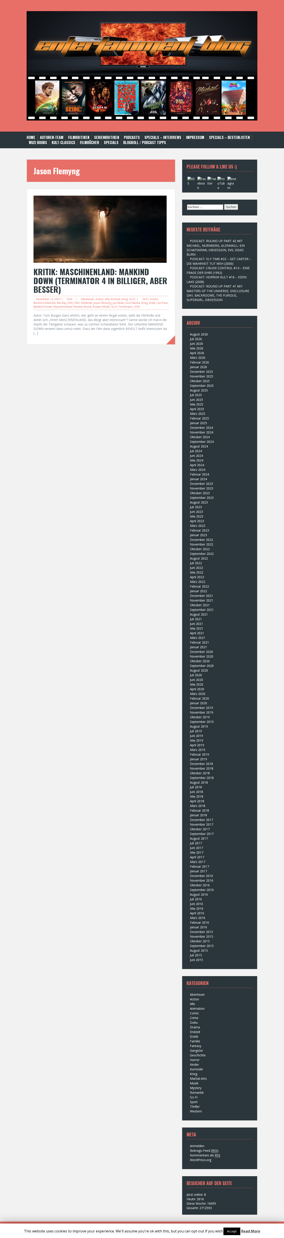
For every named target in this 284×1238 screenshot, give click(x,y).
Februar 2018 (199, 810)
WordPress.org (200, 1160)
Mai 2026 (196, 348)
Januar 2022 (198, 591)
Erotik (194, 1036)
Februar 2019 (199, 754)
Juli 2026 (196, 339)
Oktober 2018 (200, 773)
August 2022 (199, 558)
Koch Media (132, 303)
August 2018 (199, 782)
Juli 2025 (196, 395)
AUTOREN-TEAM (51, 137)
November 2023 (201, 488)
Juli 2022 (196, 563)
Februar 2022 (199, 586)
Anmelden (197, 1146)
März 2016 (197, 918)
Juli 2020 (196, 675)
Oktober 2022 (200, 549)
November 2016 (201, 880)
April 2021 (197, 633)
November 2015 (201, 936)
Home (31, 137)
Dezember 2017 (201, 820)
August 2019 (199, 726)
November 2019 (201, 712)
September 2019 (202, 722)
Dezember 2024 (201, 427)
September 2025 (202, 385)
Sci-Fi (132, 299)
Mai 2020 (196, 684)
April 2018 (197, 801)
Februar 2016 (199, 922)
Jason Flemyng (102, 303)
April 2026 (197, 353)
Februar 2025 (199, 418)
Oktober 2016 (200, 885)
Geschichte (198, 1055)
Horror (194, 1060)
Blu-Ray (61, 303)
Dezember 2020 (201, 652)
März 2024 (197, 470)
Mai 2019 (196, 740)
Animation (197, 1008)
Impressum (195, 137)
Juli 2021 (196, 619)
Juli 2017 (196, 843)
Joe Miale (118, 303)
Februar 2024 (199, 474)
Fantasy (195, 1046)
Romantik (197, 1092)
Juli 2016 (196, 899)
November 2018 (201, 768)
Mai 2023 (196, 516)
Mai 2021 (196, 628)
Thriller (195, 1106)
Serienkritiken (106, 137)
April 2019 (197, 745)
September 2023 (202, 498)
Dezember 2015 (201, 932)
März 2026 (197, 357)
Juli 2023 (196, 507)
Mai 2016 (196, 908)
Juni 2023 (196, 512)
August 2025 (199, 390)
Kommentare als (205, 1155)
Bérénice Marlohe (45, 303)
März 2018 (197, 806)
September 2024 (202, 441)
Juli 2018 (196, 787)
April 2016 (197, 913)
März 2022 (197, 582)
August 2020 (199, 670)
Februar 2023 (199, 530)
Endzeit (115, 299)
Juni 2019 (196, 736)
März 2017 (197, 862)
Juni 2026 (196, 343)
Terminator (126, 307)
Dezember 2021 (201, 596)
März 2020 (197, 694)
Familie (195, 1041)
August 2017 (199, 838)
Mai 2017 (196, 852)
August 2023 (199, 502)
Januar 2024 (198, 479)
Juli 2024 (196, 451)
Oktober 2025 (200, 381)
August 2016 (199, 894)
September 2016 (202, 890)
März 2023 (197, 526)
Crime (194, 1018)
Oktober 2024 (200, 437)
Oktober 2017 (200, 829)
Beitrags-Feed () (204, 1150)
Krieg (124, 299)
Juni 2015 (196, 960)
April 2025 (197, 409)
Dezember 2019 (201, 708)
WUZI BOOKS (38, 142)
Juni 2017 (196, 848)
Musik (194, 1083)
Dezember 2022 (201, 540)
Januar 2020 (198, 703)
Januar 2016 (198, 927)
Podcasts (132, 137)
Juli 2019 (196, 731)
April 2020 (197, 689)
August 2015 (199, 950)
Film (77, 303)
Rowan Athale (101, 307)
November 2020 (201, 656)
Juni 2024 (196, 455)
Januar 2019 (198, 759)
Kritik (152, 303)
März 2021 (197, 638)
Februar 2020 (199, 698)
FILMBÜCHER (89, 142)
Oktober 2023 (200, 493)
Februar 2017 (199, 866)
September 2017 (202, 834)
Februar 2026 (199, 362)
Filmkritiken (78, 137)
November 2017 (201, 824)
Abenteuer (87, 299)
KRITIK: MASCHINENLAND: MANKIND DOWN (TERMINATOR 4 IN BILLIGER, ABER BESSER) (100, 280)
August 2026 (199, 334)
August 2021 (199, 614)
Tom (69, 299)
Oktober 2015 (200, 941)
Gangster (196, 1050)
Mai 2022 (196, 572)
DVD (70, 303)
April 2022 (197, 577)
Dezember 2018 (201, 764)
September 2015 (202, 946)
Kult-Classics (63, 142)
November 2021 (201, 600)
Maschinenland (62, 307)
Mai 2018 (196, 796)
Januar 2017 (198, 871)
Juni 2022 (196, 568)
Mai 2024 (196, 460)
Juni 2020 (196, 680)
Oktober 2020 (200, 661)
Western (196, 1111)
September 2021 (202, 610)
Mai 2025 (196, 404)
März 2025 (197, 413)
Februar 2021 (199, 642)
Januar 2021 (198, 647)
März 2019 (197, 750)
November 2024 (201, 432)
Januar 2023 (198, 535)
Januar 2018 (198, 815)
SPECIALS (111, 142)
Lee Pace (162, 303)
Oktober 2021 (200, 605)
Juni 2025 (196, 399)
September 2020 (202, 666)
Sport (194, 1102)
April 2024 (197, 465)
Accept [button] (232, 1231)
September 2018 (202, 778)
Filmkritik (86, 303)
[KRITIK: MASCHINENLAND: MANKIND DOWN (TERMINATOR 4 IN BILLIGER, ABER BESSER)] (100, 229)
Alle (107, 299)
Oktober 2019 (200, 717)
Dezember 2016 (201, 876)
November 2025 (201, 376)
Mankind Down (43, 307)
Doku (194, 1022)
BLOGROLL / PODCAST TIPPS (144, 142)
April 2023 (197, 521)
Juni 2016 (196, 904)
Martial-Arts (198, 1078)
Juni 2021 (196, 624)
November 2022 (201, 544)
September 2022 (202, 554)
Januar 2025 (198, 423)
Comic (194, 1013)
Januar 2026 (198, 367)
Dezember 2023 (201, 484)
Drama (195, 1027)
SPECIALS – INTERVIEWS (162, 137)
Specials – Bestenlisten (229, 137)
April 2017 (197, 857)
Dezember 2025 (201, 371)
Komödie (196, 1069)
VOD (137, 307)
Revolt (87, 307)
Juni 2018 (196, 792)
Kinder (194, 1064)
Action (100, 299)
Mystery (195, 1088)
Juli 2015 (196, 955)
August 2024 (199, 446)
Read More (250, 1231)
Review (78, 307)
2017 (145, 299)
